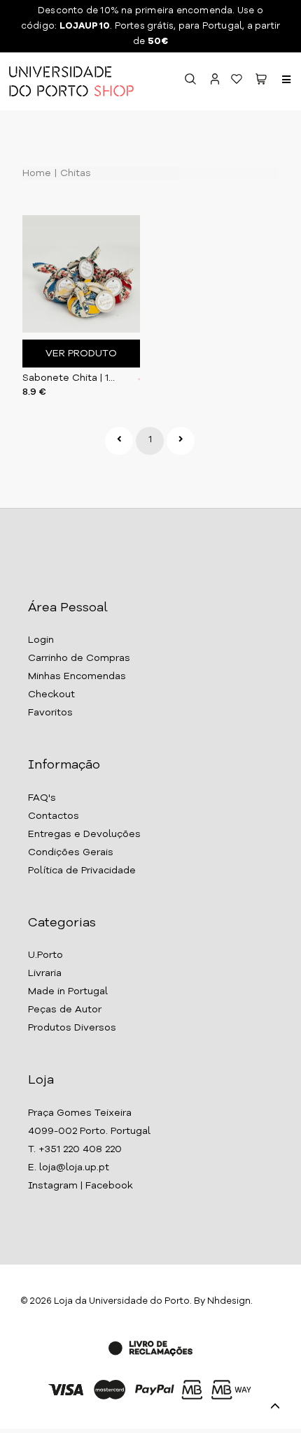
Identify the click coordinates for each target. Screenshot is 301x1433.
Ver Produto (81, 353)
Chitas (74, 173)
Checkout (51, 694)
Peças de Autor (65, 1009)
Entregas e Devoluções (84, 834)
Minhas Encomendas (77, 676)
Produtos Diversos (72, 1028)
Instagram (53, 1186)
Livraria (45, 973)
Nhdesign (229, 1301)
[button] (261, 81)
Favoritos (50, 713)
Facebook (109, 1186)
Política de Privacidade (82, 870)
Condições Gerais (70, 852)
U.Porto (45, 955)
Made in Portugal (68, 991)
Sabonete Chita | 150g (69, 378)
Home (36, 173)
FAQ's (42, 798)
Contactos (53, 816)
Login (41, 640)
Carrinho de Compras (79, 658)
